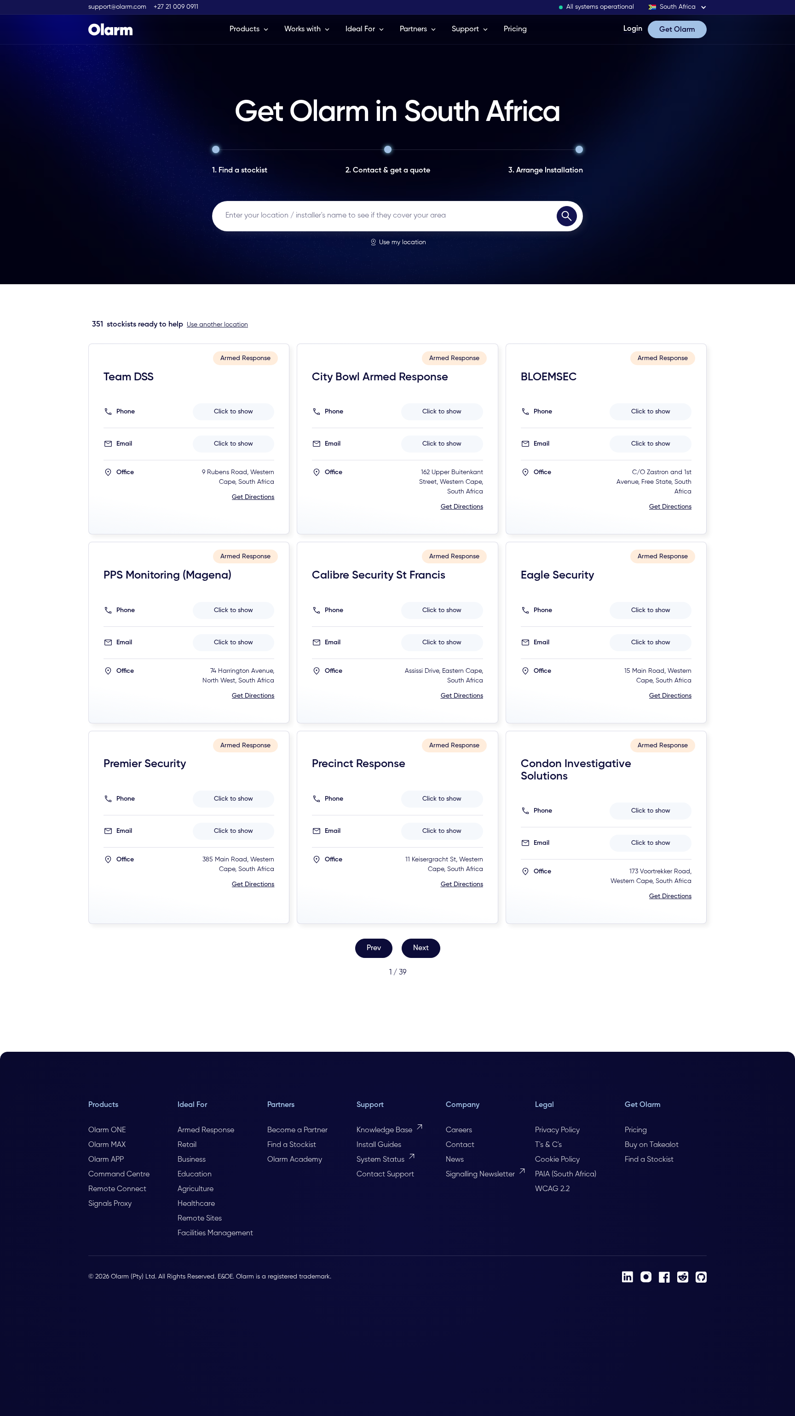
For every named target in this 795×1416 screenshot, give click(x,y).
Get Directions (253, 497)
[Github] (701, 1277)
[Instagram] (645, 1277)
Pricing (515, 29)
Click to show (233, 411)
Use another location (217, 324)
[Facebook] (664, 1277)
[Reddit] (682, 1277)
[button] (678, 7)
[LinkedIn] (627, 1277)
